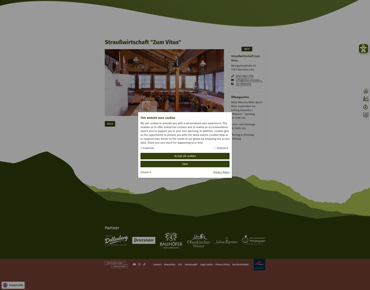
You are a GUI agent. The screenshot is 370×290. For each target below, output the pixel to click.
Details (144, 172)
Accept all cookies (185, 156)
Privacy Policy (221, 172)
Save (185, 164)
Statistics (222, 148)
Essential (148, 148)
